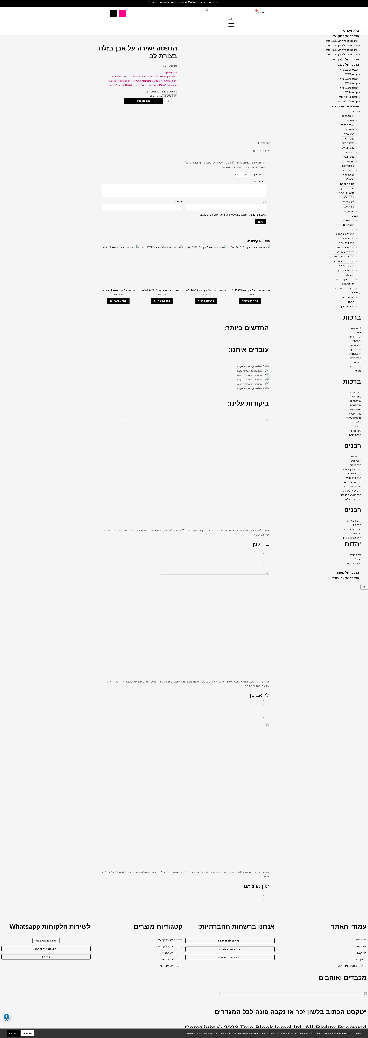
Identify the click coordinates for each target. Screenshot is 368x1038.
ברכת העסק (348, 147)
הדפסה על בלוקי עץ (346, 36)
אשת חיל (349, 129)
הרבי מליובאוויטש (345, 247)
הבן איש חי (348, 220)
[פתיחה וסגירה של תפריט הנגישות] (6, 1016)
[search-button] (231, 25)
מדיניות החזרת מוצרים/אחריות (348, 965)
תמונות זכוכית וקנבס (345, 106)
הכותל (351, 302)
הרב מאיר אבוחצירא (344, 261)
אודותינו (362, 946)
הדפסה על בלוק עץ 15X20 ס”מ (342, 54)
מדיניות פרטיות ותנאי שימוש (199, 1033)
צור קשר (361, 952)
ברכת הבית (348, 156)
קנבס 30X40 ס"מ (349, 79)
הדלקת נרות (348, 143)
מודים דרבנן (348, 166)
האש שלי (349, 152)
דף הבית (361, 940)
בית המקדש (348, 297)
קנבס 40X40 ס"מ (349, 83)
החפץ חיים (348, 224)
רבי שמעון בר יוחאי (344, 279)
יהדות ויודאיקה (347, 306)
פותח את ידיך (347, 188)
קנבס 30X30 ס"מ (349, 74)
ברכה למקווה (347, 138)
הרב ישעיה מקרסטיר (343, 256)
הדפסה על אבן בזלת (345, 578)
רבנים (355, 215)
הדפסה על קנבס (348, 64)
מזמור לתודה (347, 170)
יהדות (355, 293)
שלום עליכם (348, 197)
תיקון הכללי (348, 202)
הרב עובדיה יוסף (345, 270)
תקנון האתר (359, 959)
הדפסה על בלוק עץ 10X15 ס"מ (342, 45)
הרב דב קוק (348, 229)
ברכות (354, 111)
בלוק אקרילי (351, 30)
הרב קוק (350, 274)
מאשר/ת (27, 1033)
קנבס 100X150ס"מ (348, 101)
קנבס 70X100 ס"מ (348, 97)
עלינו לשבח (348, 179)
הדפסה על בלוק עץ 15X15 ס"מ (342, 50)
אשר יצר (350, 120)
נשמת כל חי (348, 175)
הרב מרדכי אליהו (345, 265)
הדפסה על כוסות (348, 572)
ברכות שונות (348, 211)
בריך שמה (349, 134)
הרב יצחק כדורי (346, 243)
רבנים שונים (348, 284)
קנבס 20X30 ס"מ (349, 69)
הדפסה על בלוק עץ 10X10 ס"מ (342, 41)
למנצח (350, 161)
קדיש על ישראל (346, 193)
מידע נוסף (13, 1033)
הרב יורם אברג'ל (346, 238)
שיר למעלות (348, 206)
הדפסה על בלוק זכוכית (344, 59)
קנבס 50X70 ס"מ (349, 92)
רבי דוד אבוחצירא (345, 252)
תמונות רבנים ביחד (344, 288)
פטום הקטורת (347, 184)
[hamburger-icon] (365, 29)
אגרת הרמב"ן (347, 125)
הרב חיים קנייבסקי (345, 234)
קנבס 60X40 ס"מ (349, 88)
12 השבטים (348, 116)
